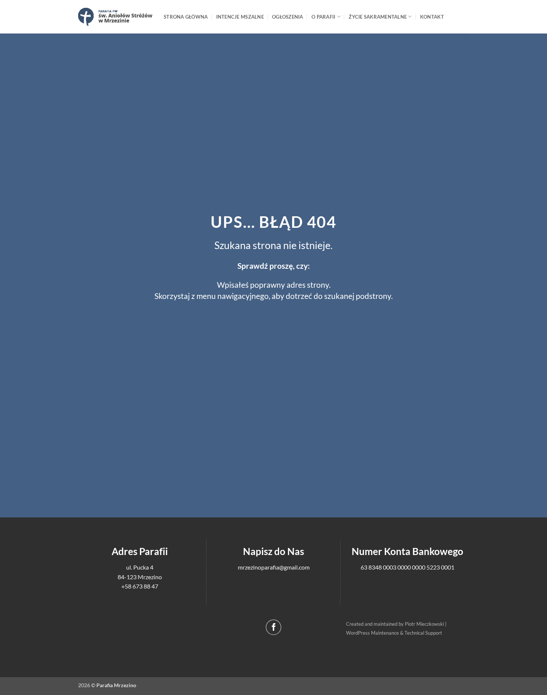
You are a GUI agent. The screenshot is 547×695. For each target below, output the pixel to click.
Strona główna (186, 17)
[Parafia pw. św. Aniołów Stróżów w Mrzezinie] (115, 16)
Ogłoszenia (287, 17)
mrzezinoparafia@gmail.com (274, 567)
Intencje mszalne (240, 17)
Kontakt (432, 17)
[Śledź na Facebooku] (274, 627)
